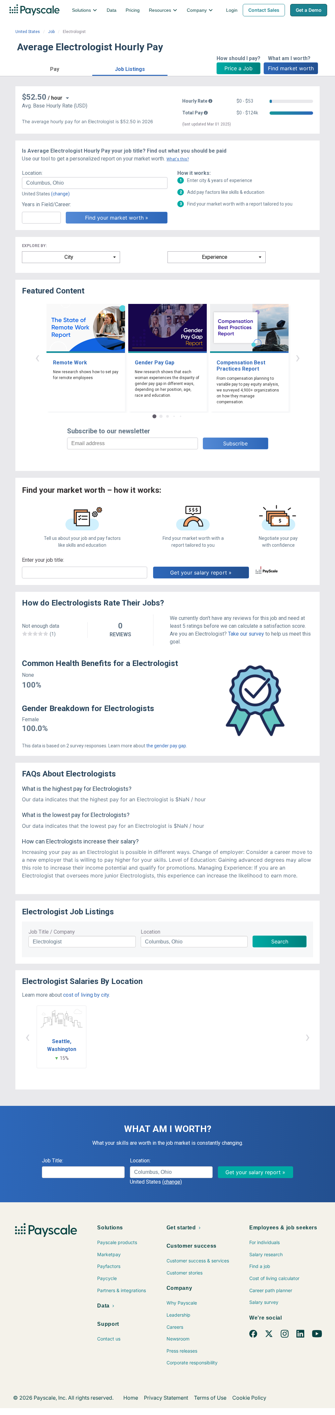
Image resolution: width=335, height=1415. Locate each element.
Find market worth (291, 68)
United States (27, 31)
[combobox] (95, 183)
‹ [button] (37, 357)
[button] (54, 68)
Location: (32, 173)
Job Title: (52, 1160)
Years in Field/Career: (46, 204)
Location (150, 932)
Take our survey (246, 634)
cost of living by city (86, 995)
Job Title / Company (51, 932)
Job (51, 31)
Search (279, 941)
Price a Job (238, 68)
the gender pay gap (166, 745)
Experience (214, 257)
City (68, 257)
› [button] (297, 357)
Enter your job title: (43, 560)
